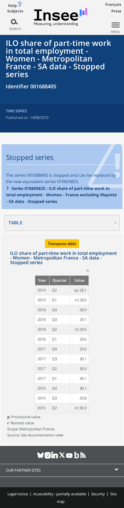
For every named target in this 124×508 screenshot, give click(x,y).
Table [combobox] (15, 222)
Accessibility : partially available (59, 493)
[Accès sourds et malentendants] (19, 5)
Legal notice (17, 493)
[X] (62, 457)
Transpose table (62, 244)
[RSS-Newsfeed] (83, 457)
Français (113, 4)
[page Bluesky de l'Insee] (40, 457)
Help (12, 5)
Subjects (15, 11)
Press (116, 11)
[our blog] (76, 457)
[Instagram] (47, 457)
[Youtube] (69, 457)
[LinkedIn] (55, 457)
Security (98, 493)
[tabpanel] (62, 338)
